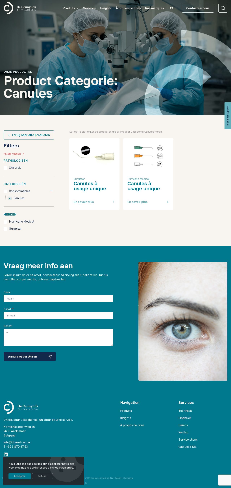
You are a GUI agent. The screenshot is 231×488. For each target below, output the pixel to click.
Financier (184, 418)
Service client (187, 439)
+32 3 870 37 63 (17, 446)
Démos (183, 425)
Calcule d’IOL (187, 447)
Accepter (19, 476)
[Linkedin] (6, 454)
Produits (126, 410)
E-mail (8, 309)
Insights (125, 418)
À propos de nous (132, 425)
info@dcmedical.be (17, 442)
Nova (130, 478)
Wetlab (183, 432)
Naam (7, 292)
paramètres (66, 467)
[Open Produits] (77, 8)
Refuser (42, 476)
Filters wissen (12, 153)
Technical (185, 410)
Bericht (8, 326)
